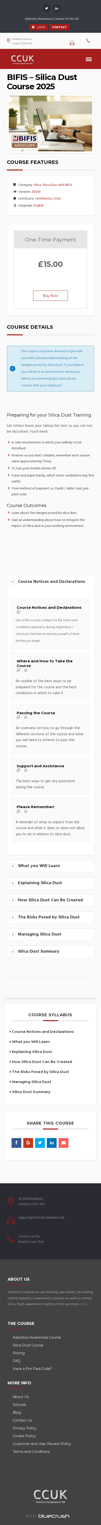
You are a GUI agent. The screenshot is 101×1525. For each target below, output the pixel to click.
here (83, 1304)
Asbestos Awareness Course (37, 1337)
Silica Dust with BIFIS (57, 185)
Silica (37, 185)
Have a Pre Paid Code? (32, 1369)
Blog (17, 1412)
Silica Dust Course (28, 1345)
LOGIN (41, 27)
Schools (19, 1404)
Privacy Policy (25, 1428)
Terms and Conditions (31, 1451)
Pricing (19, 1353)
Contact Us (22, 1420)
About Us (21, 1397)
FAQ (16, 1361)
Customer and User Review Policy (42, 1444)
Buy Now (50, 296)
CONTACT (59, 27)
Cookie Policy (24, 1436)
